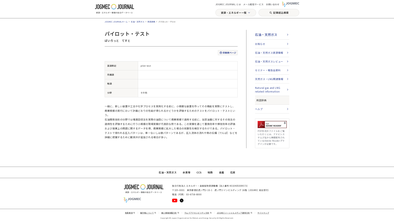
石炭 (232, 172)
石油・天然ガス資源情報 (269, 52)
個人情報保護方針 (170, 212)
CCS (199, 172)
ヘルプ (259, 109)
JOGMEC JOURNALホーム (116, 21)
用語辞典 (151, 21)
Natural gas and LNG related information (267, 89)
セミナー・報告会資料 (268, 70)
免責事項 (130, 212)
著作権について (148, 212)
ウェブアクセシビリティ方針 (198, 212)
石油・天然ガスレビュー (269, 61)
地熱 (210, 172)
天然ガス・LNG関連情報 (269, 79)
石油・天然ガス (137, 21)
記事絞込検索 (281, 12)
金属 (221, 172)
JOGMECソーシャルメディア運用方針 (234, 212)
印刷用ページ (229, 52)
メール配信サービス (253, 4)
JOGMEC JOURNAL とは (228, 4)
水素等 (186, 172)
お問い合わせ (272, 4)
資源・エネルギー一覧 (233, 12)
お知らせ (260, 44)
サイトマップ (263, 212)
